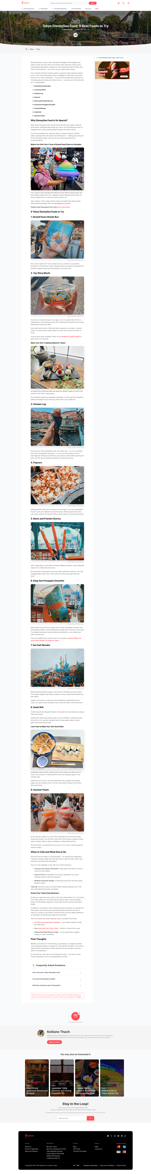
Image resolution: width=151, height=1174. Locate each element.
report (79, 997)
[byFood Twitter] (111, 1136)
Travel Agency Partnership (55, 1153)
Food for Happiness (31, 1149)
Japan (41, 897)
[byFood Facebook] (108, 1136)
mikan (42, 568)
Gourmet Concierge (79, 1151)
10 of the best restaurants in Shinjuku (47, 922)
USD (78, 1165)
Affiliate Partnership (53, 1156)
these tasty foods (63, 207)
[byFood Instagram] (115, 1136)
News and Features (31, 1151)
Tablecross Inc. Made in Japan (48, 1165)
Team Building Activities (54, 1151)
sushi (62, 712)
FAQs (96, 1146)
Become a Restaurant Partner (56, 1149)
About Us (28, 1146)
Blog (31, 49)
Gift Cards (88, 8)
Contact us (98, 1149)
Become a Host (52, 1146)
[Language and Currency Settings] (119, 3)
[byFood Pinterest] (122, 1136)
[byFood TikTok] (125, 1136)
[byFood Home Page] (25, 4)
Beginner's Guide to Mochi (71, 336)
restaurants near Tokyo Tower (47, 928)
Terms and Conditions (107, 1165)
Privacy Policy (121, 1165)
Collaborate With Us (53, 1158)
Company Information (90, 1165)
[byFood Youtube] (118, 1136)
